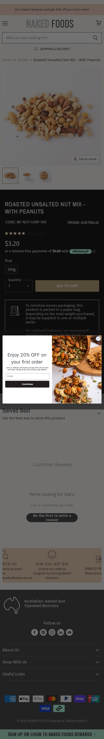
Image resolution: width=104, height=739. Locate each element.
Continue (27, 384)
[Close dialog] (98, 339)
